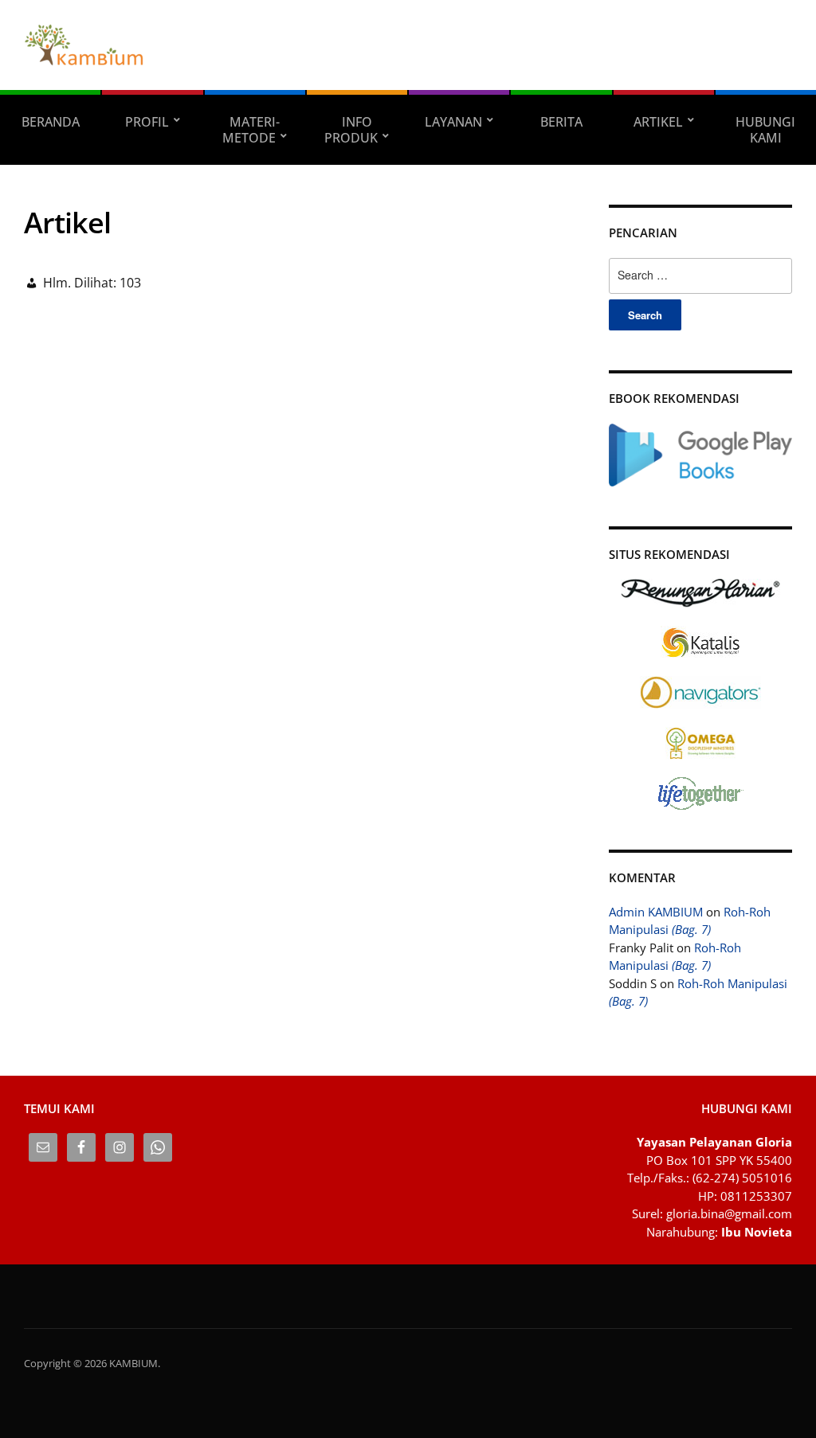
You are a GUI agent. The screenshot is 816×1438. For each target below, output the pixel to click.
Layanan (453, 122)
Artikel (658, 122)
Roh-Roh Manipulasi (690, 921)
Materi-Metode (251, 130)
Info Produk (351, 130)
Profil (147, 122)
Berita (561, 122)
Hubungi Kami (765, 130)
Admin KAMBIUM (656, 912)
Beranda (51, 122)
